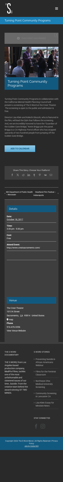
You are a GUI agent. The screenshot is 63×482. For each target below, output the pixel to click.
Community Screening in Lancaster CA (46, 395)
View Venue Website (16, 330)
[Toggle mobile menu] (56, 8)
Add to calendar (20, 148)
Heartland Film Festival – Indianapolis (44, 193)
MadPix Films (11, 371)
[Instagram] (43, 426)
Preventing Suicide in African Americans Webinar (45, 362)
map (11, 319)
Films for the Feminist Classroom (46, 373)
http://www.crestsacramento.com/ (23, 247)
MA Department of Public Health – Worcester (19, 193)
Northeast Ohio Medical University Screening (44, 384)
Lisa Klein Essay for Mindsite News (45, 404)
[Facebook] (36, 426)
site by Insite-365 (32, 446)
